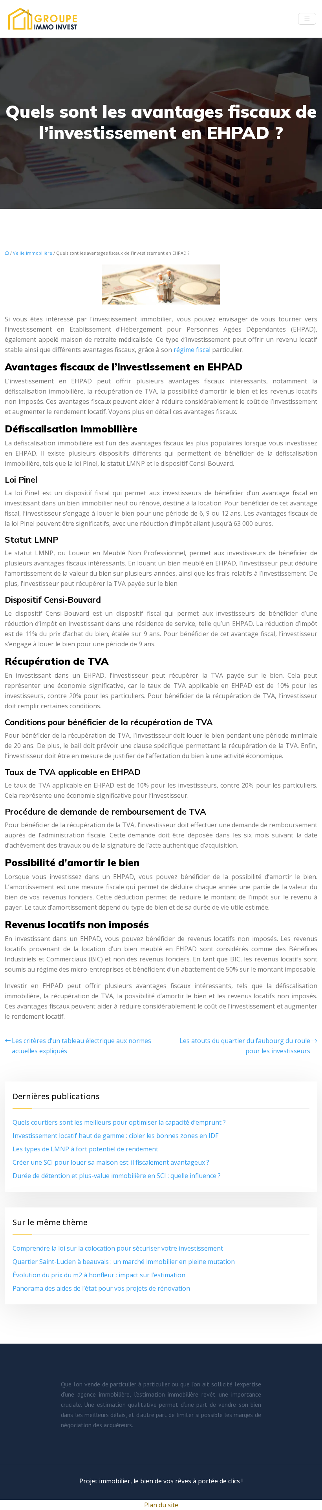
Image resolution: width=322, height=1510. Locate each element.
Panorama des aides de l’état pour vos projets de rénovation (101, 1288)
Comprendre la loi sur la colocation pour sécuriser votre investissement (118, 1248)
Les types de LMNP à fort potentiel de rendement (85, 1149)
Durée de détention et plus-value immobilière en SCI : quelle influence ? (117, 1175)
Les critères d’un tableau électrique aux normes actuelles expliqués (81, 1045)
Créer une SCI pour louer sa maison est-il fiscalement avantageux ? (111, 1162)
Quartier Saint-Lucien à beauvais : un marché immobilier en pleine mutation (124, 1261)
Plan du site (161, 1505)
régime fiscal (192, 349)
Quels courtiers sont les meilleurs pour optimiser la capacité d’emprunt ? (119, 1122)
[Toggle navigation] (307, 19)
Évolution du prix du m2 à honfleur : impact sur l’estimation (99, 1275)
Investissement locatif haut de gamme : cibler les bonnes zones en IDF (115, 1135)
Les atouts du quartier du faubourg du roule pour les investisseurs (244, 1045)
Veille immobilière (32, 253)
